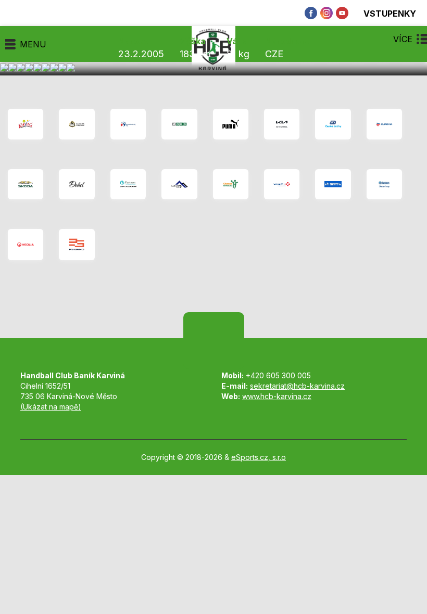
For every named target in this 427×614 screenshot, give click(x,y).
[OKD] (179, 124)
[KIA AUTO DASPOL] (281, 124)
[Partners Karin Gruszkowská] (128, 184)
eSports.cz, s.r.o (258, 457)
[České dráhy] (332, 124)
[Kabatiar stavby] (179, 184)
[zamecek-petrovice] (76, 124)
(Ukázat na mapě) (50, 406)
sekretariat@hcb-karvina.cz (297, 385)
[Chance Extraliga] (230, 184)
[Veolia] (25, 245)
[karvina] (25, 124)
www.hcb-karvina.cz (276, 396)
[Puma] (230, 124)
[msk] (128, 124)
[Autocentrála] (25, 184)
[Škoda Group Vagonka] (384, 184)
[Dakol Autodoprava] (76, 184)
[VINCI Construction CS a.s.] (281, 184)
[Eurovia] (384, 124)
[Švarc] (332, 184)
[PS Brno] (76, 245)
